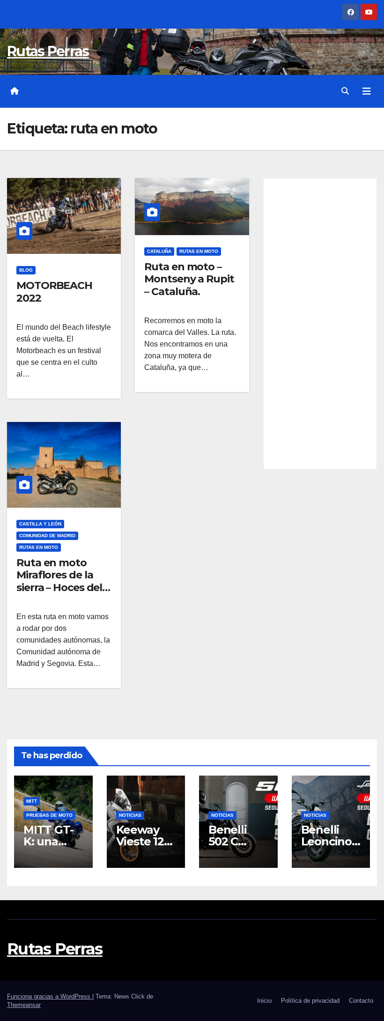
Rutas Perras (48, 51)
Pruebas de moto (49, 815)
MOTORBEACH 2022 (54, 291)
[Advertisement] (320, 323)
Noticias (130, 815)
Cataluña (159, 251)
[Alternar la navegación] (366, 91)
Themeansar (24, 1004)
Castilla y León (40, 523)
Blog (26, 270)
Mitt (31, 801)
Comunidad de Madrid (47, 535)
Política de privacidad (310, 1000)
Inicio (264, 1000)
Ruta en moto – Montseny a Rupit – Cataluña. (189, 279)
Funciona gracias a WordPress (49, 996)
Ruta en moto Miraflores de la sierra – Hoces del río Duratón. (59, 581)
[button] (345, 91)
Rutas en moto (198, 251)
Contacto (361, 1000)
